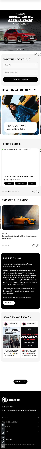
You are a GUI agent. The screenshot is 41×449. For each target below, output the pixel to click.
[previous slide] (35, 54)
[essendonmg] (5, 324)
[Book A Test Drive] (3, 442)
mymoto (22, 297)
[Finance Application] (3, 429)
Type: (6, 65)
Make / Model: (10, 72)
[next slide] (39, 54)
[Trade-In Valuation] (3, 425)
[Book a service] (3, 433)
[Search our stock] (3, 437)
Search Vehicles (20, 79)
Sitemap (32, 444)
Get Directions (20, 381)
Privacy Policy (25, 444)
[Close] (3, 446)
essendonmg (13, 323)
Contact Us (9, 303)
